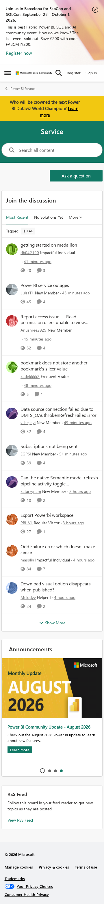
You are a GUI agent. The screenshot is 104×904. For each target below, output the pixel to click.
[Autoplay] (42, 770)
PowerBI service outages (45, 285)
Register (74, 72)
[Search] (58, 72)
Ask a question (76, 176)
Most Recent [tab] (17, 217)
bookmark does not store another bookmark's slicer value (54, 366)
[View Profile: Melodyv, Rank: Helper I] (12, 588)
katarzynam (31, 491)
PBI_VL (27, 522)
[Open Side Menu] (7, 73)
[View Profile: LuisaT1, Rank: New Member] (12, 289)
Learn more (19, 749)
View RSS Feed (20, 820)
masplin (27, 560)
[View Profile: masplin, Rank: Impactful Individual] (12, 551)
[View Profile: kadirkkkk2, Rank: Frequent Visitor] (12, 367)
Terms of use (86, 867)
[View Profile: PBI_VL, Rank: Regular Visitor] (12, 519)
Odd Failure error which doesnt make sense (58, 549)
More (73, 217)
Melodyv (28, 597)
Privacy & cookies (54, 867)
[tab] (49, 770)
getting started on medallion (49, 245)
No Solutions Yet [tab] (48, 217)
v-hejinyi (28, 422)
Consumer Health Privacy (27, 894)
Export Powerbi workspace (47, 515)
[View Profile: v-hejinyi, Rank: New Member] (12, 413)
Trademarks (15, 878)
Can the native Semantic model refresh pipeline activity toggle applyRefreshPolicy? (59, 481)
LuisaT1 (27, 293)
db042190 (30, 252)
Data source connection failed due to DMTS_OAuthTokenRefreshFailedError (58, 412)
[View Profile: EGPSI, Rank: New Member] (12, 450)
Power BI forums (22, 88)
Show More (55, 622)
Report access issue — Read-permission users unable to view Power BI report (53, 320)
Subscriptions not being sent (49, 446)
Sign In (91, 72)
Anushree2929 (34, 330)
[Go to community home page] (34, 73)
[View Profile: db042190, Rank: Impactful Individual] (12, 249)
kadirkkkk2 (30, 376)
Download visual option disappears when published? (56, 587)
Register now (19, 53)
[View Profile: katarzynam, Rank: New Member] (12, 482)
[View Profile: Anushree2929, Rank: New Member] (12, 321)
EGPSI (26, 454)
